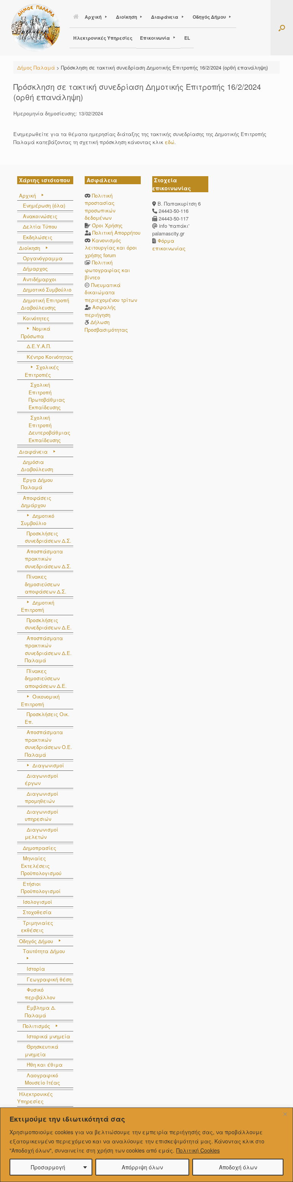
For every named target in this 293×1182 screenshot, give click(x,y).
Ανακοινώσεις (40, 216)
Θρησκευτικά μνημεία (41, 1050)
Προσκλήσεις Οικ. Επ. (47, 717)
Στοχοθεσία (37, 912)
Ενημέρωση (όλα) (44, 205)
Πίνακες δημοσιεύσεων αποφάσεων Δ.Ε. (46, 678)
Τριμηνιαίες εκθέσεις (37, 926)
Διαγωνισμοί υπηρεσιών (41, 815)
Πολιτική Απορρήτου (116, 232)
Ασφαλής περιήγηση (100, 310)
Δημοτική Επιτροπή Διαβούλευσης (45, 304)
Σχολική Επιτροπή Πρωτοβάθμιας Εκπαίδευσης (47, 396)
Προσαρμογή (48, 1167)
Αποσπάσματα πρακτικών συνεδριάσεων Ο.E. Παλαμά (48, 743)
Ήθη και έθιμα (45, 1064)
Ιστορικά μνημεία (48, 1036)
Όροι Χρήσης (107, 225)
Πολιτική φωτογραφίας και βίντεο (107, 270)
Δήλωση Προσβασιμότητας (106, 325)
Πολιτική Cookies (198, 1150)
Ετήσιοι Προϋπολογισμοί (41, 887)
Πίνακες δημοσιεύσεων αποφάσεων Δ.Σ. (45, 584)
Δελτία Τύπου (40, 226)
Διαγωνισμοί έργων (41, 779)
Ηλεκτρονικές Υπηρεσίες (102, 37)
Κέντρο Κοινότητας (49, 356)
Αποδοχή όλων (238, 1167)
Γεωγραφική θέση (49, 979)
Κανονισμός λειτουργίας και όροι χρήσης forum (111, 248)
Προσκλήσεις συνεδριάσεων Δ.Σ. (48, 537)
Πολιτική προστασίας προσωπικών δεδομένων (100, 207)
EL (187, 37)
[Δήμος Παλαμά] (36, 28)
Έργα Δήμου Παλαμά (37, 483)
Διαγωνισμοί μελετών (41, 833)
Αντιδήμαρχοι (39, 279)
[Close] (285, 1114)
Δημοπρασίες (39, 847)
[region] (146, 1144)
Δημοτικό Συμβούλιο (47, 289)
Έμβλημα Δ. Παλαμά (40, 1011)
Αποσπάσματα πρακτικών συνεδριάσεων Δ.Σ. (48, 559)
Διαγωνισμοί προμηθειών (41, 797)
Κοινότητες (36, 318)
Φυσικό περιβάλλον (40, 993)
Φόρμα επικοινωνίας (168, 244)
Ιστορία (36, 968)
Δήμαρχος (35, 268)
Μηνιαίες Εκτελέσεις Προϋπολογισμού (41, 865)
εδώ (169, 142)
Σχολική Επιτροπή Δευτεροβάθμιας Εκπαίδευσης (49, 429)
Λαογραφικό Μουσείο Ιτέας (42, 1079)
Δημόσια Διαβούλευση (37, 465)
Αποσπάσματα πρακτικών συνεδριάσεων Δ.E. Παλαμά (48, 649)
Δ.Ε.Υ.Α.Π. (39, 346)
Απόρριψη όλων (142, 1167)
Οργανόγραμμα (43, 258)
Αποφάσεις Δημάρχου (36, 501)
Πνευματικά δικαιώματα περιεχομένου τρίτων (111, 292)
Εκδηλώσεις (37, 237)
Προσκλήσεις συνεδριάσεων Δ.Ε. (48, 623)
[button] (281, 27)
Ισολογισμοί (37, 901)
